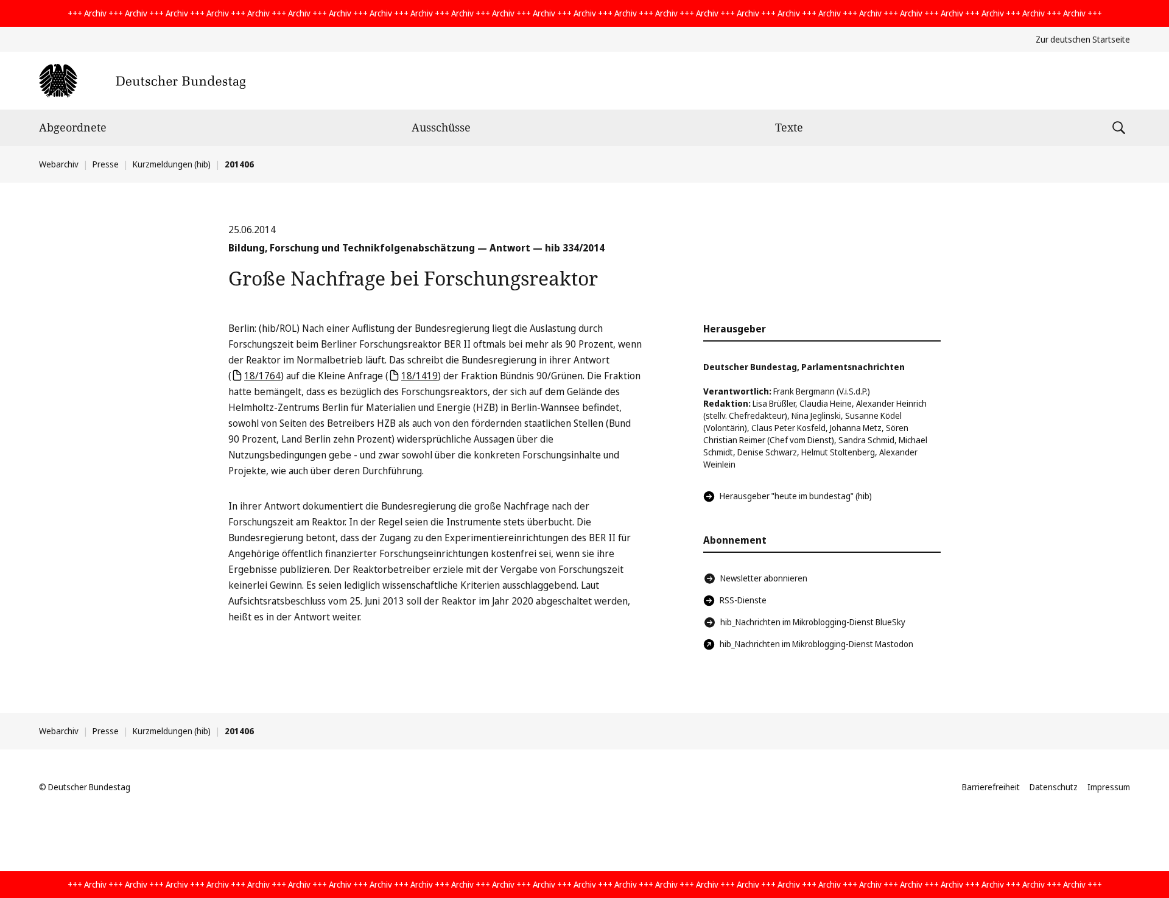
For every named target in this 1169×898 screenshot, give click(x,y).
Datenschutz (1054, 787)
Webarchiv (59, 164)
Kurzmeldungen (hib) (172, 164)
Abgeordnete (73, 127)
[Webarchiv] (142, 80)
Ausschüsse (441, 127)
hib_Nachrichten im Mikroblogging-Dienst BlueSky (812, 622)
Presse (106, 164)
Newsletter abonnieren (763, 578)
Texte (789, 127)
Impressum (1108, 787)
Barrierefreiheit (991, 787)
